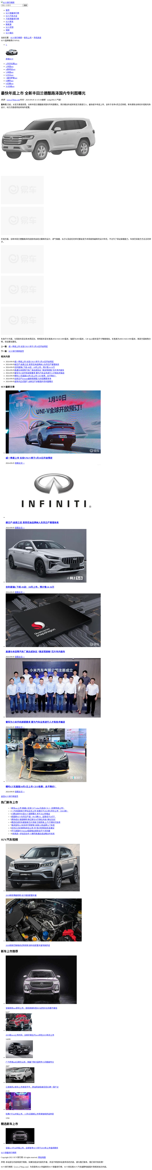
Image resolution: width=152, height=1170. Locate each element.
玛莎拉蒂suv (11, 64)
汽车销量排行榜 (12, 19)
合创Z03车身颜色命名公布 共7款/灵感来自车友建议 (32, 828)
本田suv (10, 72)
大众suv (10, 75)
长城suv (10, 86)
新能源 (8, 24)
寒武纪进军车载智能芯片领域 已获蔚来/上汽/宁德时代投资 (35, 822)
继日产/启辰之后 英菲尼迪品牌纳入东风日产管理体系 (36, 364)
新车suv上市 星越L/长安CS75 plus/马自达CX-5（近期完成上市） (38, 808)
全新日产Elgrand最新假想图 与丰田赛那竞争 (32, 379)
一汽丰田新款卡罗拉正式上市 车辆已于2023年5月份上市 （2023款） (39, 811)
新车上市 (28, 38)
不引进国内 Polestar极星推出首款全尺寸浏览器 (30, 831)
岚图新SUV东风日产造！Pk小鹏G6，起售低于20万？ (33, 817)
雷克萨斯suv (11, 78)
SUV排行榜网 (16, 38)
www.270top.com (13, 100)
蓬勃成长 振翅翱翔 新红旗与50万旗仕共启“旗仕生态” (33, 819)
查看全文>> (20, 463)
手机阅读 (37, 38)
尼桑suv (10, 84)
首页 (8, 10)
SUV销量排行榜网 (8, 1153)
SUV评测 (9, 27)
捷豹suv (10, 81)
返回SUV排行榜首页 (9, 796)
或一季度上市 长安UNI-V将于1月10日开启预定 (28, 346)
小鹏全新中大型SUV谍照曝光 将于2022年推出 (30, 814)
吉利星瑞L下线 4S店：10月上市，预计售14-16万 (34, 367)
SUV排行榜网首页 (16, 351)
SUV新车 (9, 22)
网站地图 (42, 1157)
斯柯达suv (10, 69)
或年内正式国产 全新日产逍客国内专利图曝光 (33, 381)
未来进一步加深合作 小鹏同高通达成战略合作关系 (33, 834)
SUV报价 (9, 33)
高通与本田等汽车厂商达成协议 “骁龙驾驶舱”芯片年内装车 (39, 370)
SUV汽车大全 (11, 16)
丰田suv (10, 67)
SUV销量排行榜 (12, 13)
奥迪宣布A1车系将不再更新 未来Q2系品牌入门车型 (33, 825)
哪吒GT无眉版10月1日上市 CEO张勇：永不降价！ (35, 376)
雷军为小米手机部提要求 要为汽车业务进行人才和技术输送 (39, 373)
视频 (8, 30)
